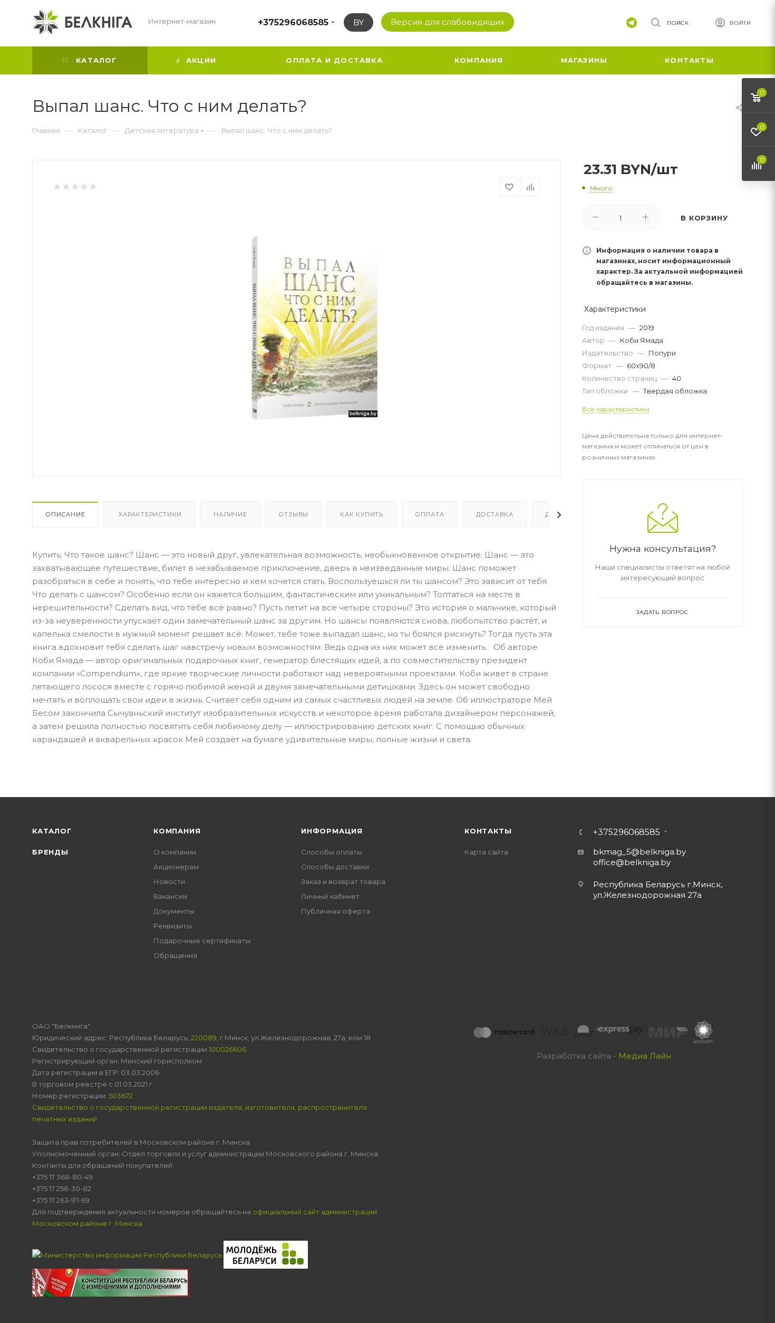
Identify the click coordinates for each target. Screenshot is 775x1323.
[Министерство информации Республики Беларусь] (128, 1254)
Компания (176, 831)
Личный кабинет (330, 896)
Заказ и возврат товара (343, 881)
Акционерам (176, 866)
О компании (174, 852)
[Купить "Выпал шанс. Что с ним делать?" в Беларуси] (314, 328)
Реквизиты (172, 926)
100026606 (227, 1049)
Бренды (50, 852)
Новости (169, 881)
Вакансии (170, 896)
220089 (204, 1037)
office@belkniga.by (632, 862)
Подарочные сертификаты (201, 940)
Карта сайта (486, 852)
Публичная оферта (335, 911)
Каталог (52, 831)
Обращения (175, 955)
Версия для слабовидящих (448, 22)
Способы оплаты (331, 852)
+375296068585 (293, 22)
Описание (65, 514)
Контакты (487, 831)
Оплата (429, 514)
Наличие (230, 514)
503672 (121, 1095)
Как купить (361, 514)
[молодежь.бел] (266, 1254)
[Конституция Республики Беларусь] (110, 1282)
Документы (173, 911)
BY (358, 22)
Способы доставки (335, 866)
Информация (332, 831)
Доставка (495, 514)
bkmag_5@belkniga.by (639, 852)
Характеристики (149, 514)
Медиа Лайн (644, 1056)
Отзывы (293, 514)
